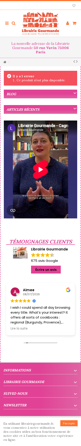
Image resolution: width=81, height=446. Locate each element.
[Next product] (77, 61)
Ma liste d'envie (74, 6)
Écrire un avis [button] (46, 269)
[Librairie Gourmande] (40, 23)
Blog (11, 94)
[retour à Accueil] (4, 62)
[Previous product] (74, 61)
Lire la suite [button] (19, 329)
